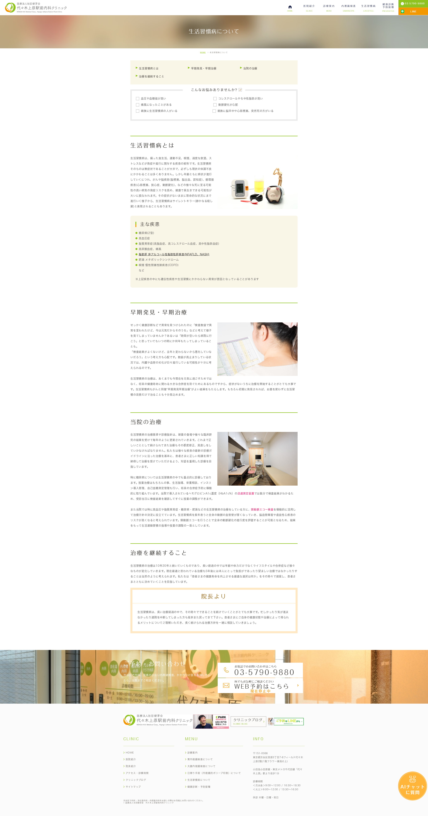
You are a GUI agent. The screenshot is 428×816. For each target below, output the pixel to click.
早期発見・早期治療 (203, 68)
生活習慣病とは (149, 68)
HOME (203, 52)
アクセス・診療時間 (137, 773)
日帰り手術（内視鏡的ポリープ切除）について (214, 773)
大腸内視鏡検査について (201, 766)
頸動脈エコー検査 (262, 509)
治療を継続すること (151, 76)
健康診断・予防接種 (199, 787)
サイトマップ (133, 787)
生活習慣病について (198, 780)
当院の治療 (250, 68)
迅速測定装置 (245, 493)
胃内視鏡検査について (200, 759)
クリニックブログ (136, 780)
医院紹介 (131, 759)
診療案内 (192, 752)
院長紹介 (131, 766)
